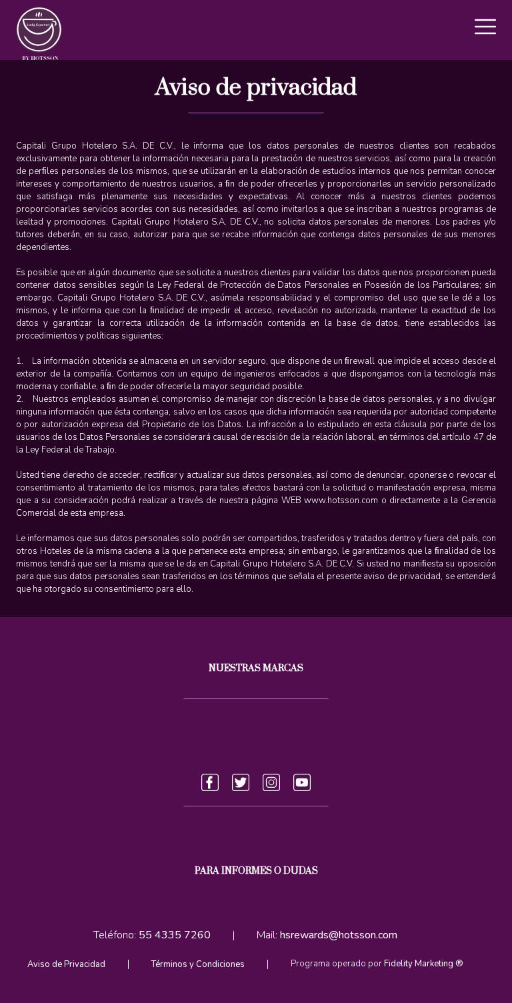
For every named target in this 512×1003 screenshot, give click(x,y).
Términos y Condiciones (198, 964)
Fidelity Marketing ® (423, 964)
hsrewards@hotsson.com (338, 935)
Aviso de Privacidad (66, 964)
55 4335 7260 (175, 935)
